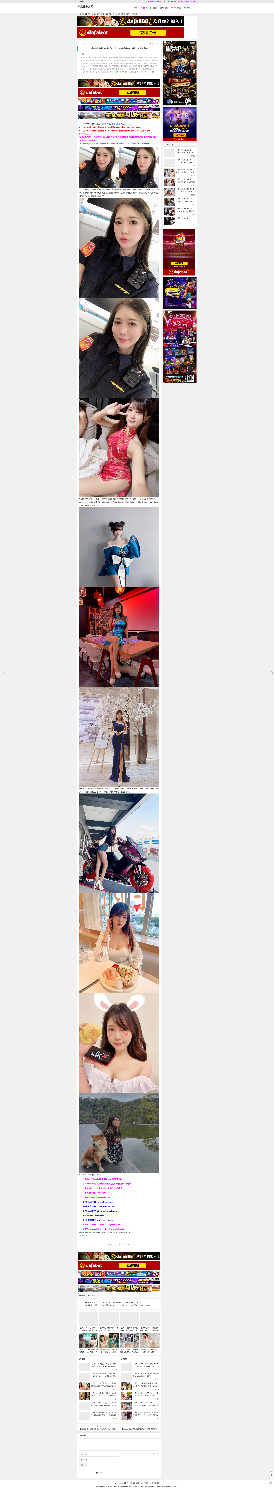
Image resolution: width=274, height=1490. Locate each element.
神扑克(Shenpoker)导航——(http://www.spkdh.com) (103, 1229)
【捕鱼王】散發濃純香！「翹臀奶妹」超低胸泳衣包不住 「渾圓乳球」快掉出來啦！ (103, 1376)
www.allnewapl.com (102, 1215)
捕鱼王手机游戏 (175, 8)
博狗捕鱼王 (116, 124)
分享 (127, 1245)
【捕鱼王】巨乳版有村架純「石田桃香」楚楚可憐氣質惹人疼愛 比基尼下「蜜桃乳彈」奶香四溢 (145, 1385)
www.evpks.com (103, 1193)
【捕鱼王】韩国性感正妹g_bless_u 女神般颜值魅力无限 (185, 201)
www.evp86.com (103, 1197)
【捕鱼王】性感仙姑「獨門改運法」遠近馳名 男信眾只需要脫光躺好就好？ (185, 172)
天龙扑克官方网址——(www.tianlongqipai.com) (101, 1225)
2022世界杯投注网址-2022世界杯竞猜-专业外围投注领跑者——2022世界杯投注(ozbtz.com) (114, 144)
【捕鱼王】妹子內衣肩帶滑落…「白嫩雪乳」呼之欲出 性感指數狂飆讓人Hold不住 (145, 1395)
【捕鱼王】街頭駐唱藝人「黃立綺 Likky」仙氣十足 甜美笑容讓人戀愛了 (185, 152)
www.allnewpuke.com (108, 1211)
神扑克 (164, 1)
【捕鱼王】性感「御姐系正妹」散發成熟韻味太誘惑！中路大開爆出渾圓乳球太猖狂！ (103, 1385)
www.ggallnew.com (105, 1220)
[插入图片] (157, 1454)
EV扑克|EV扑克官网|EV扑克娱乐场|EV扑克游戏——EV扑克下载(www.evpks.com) (110, 127)
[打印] (143, 43)
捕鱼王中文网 (85, 6)
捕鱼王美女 (187, 8)
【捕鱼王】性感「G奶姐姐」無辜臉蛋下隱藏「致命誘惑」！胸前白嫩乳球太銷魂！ (145, 1415)
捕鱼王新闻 (153, 8)
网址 (81, 1465)
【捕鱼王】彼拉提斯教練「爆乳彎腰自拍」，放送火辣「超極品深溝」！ (185, 181)
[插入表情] (153, 1454)
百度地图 (150, 1483)
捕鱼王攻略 (164, 8)
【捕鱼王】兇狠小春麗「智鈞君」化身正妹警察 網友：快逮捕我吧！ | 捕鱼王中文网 (122, 1305)
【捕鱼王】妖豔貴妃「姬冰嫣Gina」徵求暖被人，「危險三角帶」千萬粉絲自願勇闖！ (104, 1395)
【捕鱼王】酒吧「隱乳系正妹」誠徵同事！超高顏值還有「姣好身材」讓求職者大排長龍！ (103, 1405)
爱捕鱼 (127, 1302)
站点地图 (144, 1483)
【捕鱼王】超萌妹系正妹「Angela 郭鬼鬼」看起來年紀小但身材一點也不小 (185, 211)
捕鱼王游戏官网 (85, 1236)
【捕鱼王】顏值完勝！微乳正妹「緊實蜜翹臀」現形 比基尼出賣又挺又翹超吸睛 (103, 1366)
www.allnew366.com (106, 1206)
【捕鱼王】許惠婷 (182, 218)
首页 (135, 8)
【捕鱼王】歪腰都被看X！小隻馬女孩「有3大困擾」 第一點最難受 (88, 1352)
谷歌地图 (156, 1483)
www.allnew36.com (105, 1202)
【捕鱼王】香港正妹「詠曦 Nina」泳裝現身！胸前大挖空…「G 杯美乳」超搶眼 (146, 1405)
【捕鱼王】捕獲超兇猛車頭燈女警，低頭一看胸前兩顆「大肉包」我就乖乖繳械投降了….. (103, 1415)
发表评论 (151, 43)
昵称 (83, 1454)
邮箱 (83, 1460)
